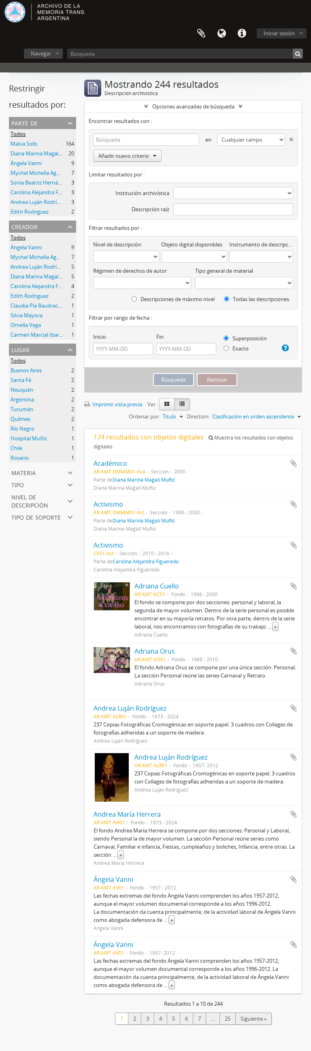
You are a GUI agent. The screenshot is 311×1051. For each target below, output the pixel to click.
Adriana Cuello (156, 586)
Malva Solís (24, 143)
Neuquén (22, 389)
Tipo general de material (224, 270)
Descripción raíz (150, 209)
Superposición (249, 338)
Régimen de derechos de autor (130, 270)
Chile (16, 448)
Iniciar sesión (279, 33)
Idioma (221, 33)
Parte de (24, 122)
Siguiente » (253, 1018)
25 (227, 1018)
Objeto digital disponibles (191, 244)
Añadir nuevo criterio (123, 155)
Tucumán (22, 409)
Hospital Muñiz (29, 438)
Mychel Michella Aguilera (40, 172)
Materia (23, 472)
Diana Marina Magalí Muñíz (43, 153)
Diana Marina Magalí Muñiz (43, 276)
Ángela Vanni (26, 163)
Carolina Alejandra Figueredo (45, 192)
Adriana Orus (154, 651)
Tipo (17, 484)
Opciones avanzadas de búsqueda (193, 106)
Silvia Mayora (27, 315)
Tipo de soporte (36, 516)
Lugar (20, 349)
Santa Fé (21, 380)
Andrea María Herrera (127, 814)
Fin (160, 336)
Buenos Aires (26, 370)
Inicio (99, 336)
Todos (18, 134)
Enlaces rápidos (242, 33)
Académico (110, 463)
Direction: (198, 416)
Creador (24, 226)
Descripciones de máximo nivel (177, 299)
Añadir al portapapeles (294, 463)
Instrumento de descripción (261, 244)
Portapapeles (201, 33)
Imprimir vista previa (116, 404)
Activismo (108, 504)
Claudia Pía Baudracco (37, 305)
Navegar (41, 53)
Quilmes (20, 419)
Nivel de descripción (29, 500)
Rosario (20, 457)
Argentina (22, 399)
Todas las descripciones (260, 299)
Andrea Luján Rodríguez (39, 202)
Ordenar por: (144, 416)
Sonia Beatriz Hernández (40, 182)
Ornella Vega (26, 325)
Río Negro (22, 428)
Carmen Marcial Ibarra (37, 334)
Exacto (240, 348)
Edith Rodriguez (30, 211)
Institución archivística (142, 193)
